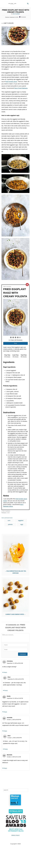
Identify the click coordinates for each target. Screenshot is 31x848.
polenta (10, 524)
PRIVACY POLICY (15, 835)
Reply (5, 672)
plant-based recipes (8, 517)
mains (3, 517)
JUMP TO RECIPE (8, 23)
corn (9, 520)
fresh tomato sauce (11, 81)
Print (15, 343)
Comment (23, 654)
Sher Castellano (16, 13)
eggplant (20, 520)
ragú (21, 524)
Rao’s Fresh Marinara (20, 88)
